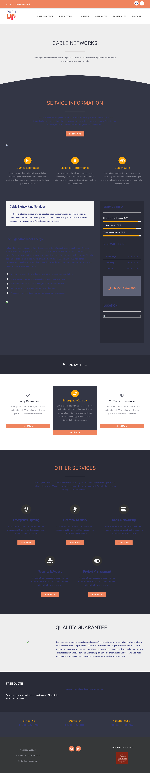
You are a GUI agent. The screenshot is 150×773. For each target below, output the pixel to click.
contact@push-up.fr (23, 4)
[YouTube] (71, 748)
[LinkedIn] (78, 748)
